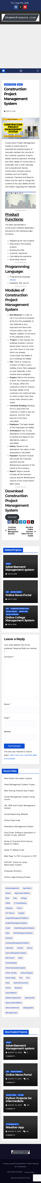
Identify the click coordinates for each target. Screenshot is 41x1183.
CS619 (8, 903)
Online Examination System (15, 968)
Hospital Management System (16, 923)
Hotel (7, 933)
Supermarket (29, 998)
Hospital (21, 913)
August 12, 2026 (15, 1052)
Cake (15, 898)
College (24, 898)
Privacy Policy (30, 1172)
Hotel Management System (23, 933)
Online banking (11, 963)
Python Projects (12, 1124)
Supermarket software (14, 1003)
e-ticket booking (20, 903)
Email (7, 718)
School (8, 988)
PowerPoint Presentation (20, 608)
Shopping (18, 988)
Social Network (11, 993)
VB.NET (20, 84)
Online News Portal (18, 595)
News (20, 958)
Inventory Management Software (17, 943)
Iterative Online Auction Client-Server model (27, 531)
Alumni (8, 893)
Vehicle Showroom (12, 1008)
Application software (22, 893)
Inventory (9, 938)
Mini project (10, 958)
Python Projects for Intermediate (19, 1099)
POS (20, 978)
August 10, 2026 (15, 1105)
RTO (27, 978)
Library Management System (16, 953)
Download (12, 517)
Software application (13, 998)
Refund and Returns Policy (20, 1178)
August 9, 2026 (15, 1131)
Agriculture (27, 888)
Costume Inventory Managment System (13, 530)
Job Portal (9, 948)
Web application (11, 1013)
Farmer (19, 908)
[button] (38, 71)
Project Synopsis (12, 614)
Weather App (15, 1127)
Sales (8, 983)
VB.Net (13, 280)
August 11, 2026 (15, 1079)
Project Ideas (11, 1095)
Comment (9, 657)
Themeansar (21, 1166)
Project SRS (23, 611)
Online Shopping (27, 973)
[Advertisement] (20, 46)
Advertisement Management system (19, 568)
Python (20, 1095)
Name (7, 704)
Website (7, 731)
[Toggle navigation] (20, 70)
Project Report (10, 84)
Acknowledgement (12, 888)
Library (29, 948)
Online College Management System (19, 619)
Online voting (10, 978)
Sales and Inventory (21, 983)
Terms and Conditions (15, 1172)
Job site (20, 948)
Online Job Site (11, 973)
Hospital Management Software (17, 918)
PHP (7, 592)
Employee (9, 908)
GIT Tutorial (10, 913)
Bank (7, 898)
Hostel (8, 928)
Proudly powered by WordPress (14, 1163)
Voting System (28, 1008)
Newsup (35, 1163)
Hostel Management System (24, 928)
